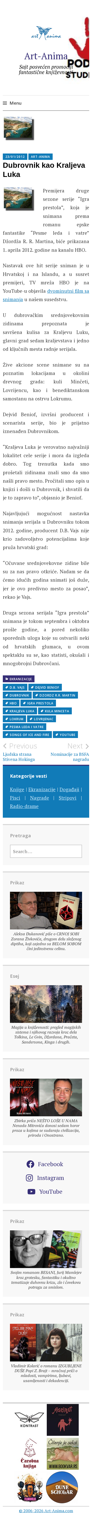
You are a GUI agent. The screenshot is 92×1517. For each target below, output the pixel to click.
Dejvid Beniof (47, 687)
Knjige (17, 789)
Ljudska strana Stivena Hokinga (20, 752)
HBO (13, 703)
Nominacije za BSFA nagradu (70, 752)
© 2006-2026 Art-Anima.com (46, 1510)
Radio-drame (24, 806)
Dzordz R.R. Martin (57, 695)
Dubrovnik (19, 695)
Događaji (69, 789)
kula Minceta (57, 711)
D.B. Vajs (17, 687)
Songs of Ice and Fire (29, 735)
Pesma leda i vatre (27, 727)
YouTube (67, 735)
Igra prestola (40, 703)
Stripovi (67, 798)
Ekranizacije (21, 679)
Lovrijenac (43, 719)
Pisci (15, 798)
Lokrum (17, 719)
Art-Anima (46, 56)
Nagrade (39, 798)
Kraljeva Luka (22, 711)
